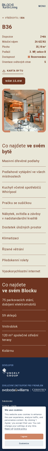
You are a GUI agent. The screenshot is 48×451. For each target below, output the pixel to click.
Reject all (9, 429)
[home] (12, 6)
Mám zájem (13, 80)
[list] (24, 110)
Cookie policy (20, 429)
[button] (41, 6)
